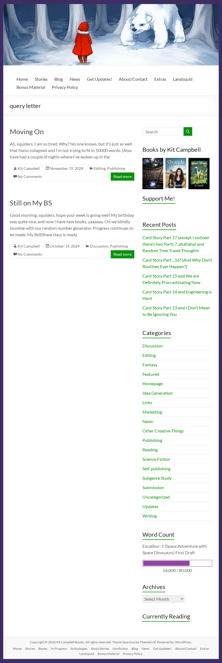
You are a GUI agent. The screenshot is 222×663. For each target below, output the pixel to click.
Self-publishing (156, 468)
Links (147, 402)
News (75, 79)
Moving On (27, 131)
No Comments (30, 176)
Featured (150, 374)
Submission (153, 487)
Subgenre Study (157, 478)
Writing (149, 515)
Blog (58, 79)
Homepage (152, 383)
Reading (150, 449)
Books (42, 649)
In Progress (59, 649)
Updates (150, 506)
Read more (122, 176)
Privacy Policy (65, 87)
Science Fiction (156, 459)
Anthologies (78, 649)
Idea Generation (157, 392)
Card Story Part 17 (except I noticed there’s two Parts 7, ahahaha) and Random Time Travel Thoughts (175, 244)
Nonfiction (120, 649)
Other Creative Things (163, 430)
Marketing (152, 411)
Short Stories (100, 649)
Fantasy (149, 364)
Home (22, 79)
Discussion (99, 246)
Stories (41, 79)
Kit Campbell (29, 168)
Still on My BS (31, 202)
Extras (160, 79)
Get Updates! (99, 79)
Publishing (116, 168)
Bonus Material (31, 87)
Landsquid (182, 79)
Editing (100, 168)
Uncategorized (156, 496)
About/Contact (133, 79)
